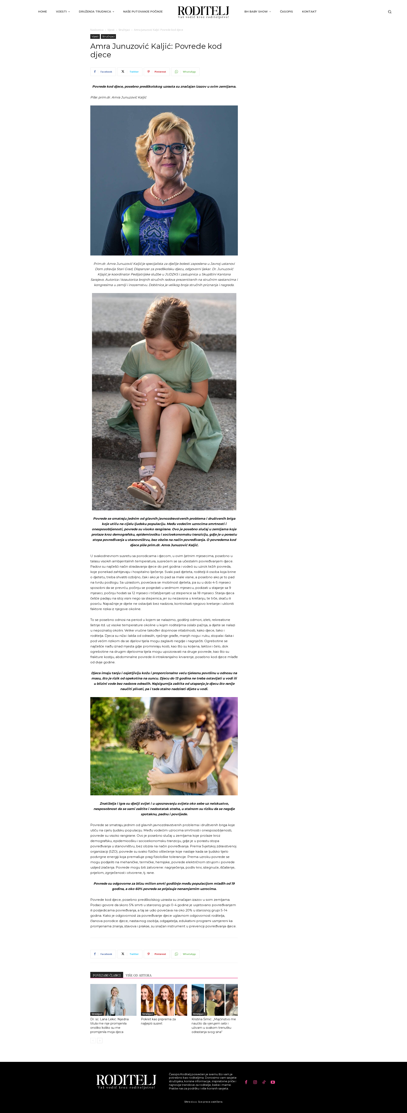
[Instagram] (255, 1082)
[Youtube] (272, 1082)
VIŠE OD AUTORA (139, 975)
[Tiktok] (264, 1082)
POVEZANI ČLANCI (107, 975)
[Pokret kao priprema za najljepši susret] (164, 1000)
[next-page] (99, 1040)
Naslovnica (96, 30)
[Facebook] (246, 1082)
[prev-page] (93, 1040)
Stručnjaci (124, 30)
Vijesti (110, 30)
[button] (389, 11)
